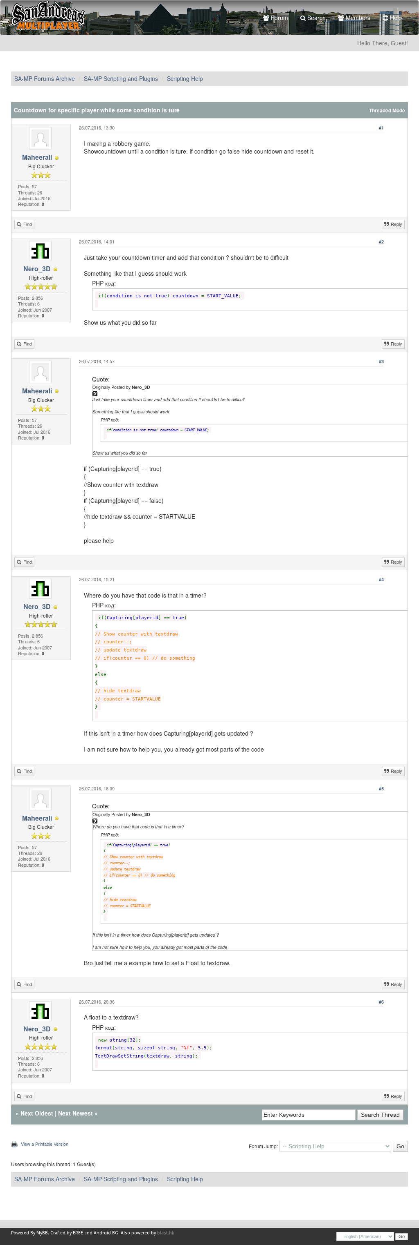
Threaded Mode (387, 110)
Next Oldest (36, 1113)
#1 (381, 128)
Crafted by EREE (66, 1233)
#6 (381, 1002)
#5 (381, 788)
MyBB (42, 1233)
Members (357, 17)
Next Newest (75, 1113)
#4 (381, 579)
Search (316, 17)
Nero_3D (37, 268)
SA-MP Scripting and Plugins (121, 78)
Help (395, 17)
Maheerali (37, 157)
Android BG (106, 1233)
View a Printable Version (44, 1143)
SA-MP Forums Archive (44, 78)
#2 (381, 242)
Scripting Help (185, 78)
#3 (381, 361)
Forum (278, 17)
